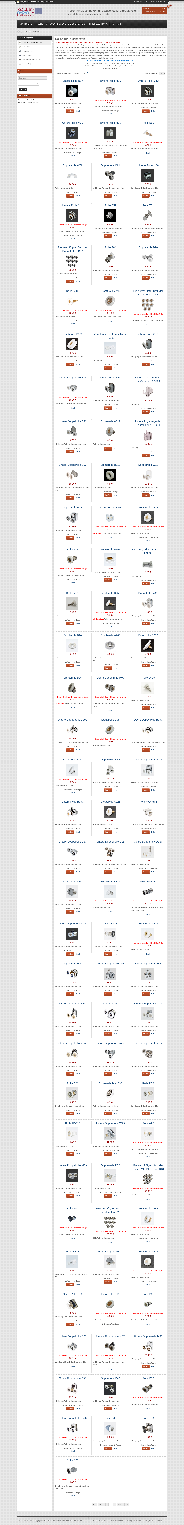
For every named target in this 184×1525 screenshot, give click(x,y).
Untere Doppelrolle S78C (73, 1003)
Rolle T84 (110, 247)
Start (94, 1504)
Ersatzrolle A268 (110, 635)
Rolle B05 (148, 1294)
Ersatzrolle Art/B (110, 290)
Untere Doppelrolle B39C (73, 719)
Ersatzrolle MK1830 (110, 1083)
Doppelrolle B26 (148, 247)
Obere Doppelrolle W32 (148, 1003)
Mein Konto (138, 2)
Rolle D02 (73, 1083)
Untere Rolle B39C (73, 801)
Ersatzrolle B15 (110, 1294)
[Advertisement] (34, 143)
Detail (78, 111)
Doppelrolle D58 (110, 1165)
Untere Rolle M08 (148, 165)
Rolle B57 (110, 205)
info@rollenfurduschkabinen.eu (31, 2)
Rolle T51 (148, 205)
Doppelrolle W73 (73, 963)
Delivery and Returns (134, 1521)
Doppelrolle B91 (110, 165)
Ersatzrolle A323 (148, 507)
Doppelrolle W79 (73, 165)
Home (18, 31)
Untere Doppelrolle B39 (73, 464)
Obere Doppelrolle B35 (72, 377)
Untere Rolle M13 (148, 80)
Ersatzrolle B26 (73, 677)
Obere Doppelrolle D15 (148, 1043)
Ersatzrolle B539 (73, 334)
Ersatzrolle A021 (110, 421)
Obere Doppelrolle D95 (72, 1378)
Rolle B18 (148, 1378)
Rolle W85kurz (148, 801)
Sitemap (159, 1521)
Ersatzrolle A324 (148, 1251)
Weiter (120, 1504)
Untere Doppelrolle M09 (72, 1165)
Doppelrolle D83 (110, 759)
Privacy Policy (148, 1521)
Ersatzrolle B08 (110, 719)
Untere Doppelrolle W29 (110, 1123)
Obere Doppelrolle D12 (72, 881)
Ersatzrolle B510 (110, 464)
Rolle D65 (110, 1418)
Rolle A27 (148, 1123)
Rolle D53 (148, 1083)
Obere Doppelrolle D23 (148, 759)
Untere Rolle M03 (72, 122)
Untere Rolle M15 (110, 80)
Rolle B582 (72, 290)
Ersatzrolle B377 (110, 881)
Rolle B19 (72, 549)
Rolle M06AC (148, 881)
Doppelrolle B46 (110, 1378)
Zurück (101, 1504)
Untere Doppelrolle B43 (73, 421)
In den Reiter (48, 2)
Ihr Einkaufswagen (149, 12)
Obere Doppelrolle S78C (72, 1043)
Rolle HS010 (72, 1123)
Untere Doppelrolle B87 (73, 841)
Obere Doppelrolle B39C (148, 719)
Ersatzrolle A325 (110, 801)
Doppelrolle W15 (148, 464)
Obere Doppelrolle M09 (73, 923)
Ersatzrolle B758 (110, 549)
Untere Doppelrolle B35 (73, 1336)
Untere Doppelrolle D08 (110, 963)
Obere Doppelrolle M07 (110, 677)
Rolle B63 (148, 122)
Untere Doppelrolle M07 (110, 1336)
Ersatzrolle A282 (148, 1208)
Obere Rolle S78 (148, 334)
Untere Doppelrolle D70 (73, 1418)
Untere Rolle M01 (110, 122)
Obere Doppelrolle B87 (110, 1043)
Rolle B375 (72, 593)
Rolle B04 (72, 1208)
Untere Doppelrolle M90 (148, 1336)
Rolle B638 (148, 677)
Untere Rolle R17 (72, 80)
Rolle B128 (110, 923)
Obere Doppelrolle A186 (148, 841)
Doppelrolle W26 (148, 593)
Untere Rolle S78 (110, 377)
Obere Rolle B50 (73, 1294)
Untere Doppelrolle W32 (148, 963)
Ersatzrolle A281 (72, 759)
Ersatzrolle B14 (73, 635)
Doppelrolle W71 (110, 1003)
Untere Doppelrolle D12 (110, 1251)
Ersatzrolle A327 (148, 923)
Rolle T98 (148, 1418)
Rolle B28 (72, 1460)
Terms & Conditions (117, 1521)
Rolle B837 (72, 1251)
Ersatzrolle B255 (110, 593)
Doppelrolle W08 (73, 507)
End (127, 1504)
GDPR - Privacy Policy (99, 1521)
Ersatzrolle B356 (148, 635)
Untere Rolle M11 (72, 205)
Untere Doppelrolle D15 (110, 841)
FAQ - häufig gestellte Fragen (155, 2)
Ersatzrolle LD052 (110, 507)
